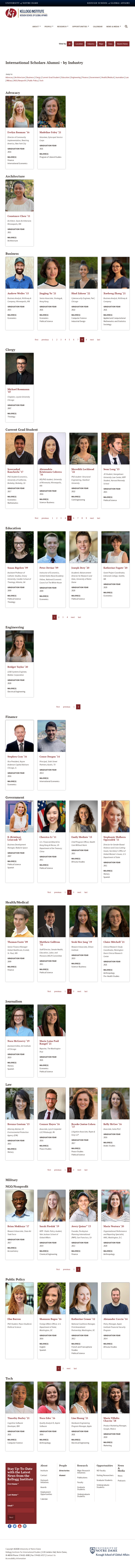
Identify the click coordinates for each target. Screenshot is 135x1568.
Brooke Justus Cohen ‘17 (83, 1125)
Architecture (20, 77)
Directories (64, 1470)
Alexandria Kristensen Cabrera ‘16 (51, 472)
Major (101, 44)
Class (110, 44)
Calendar (97, 26)
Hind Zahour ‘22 (80, 293)
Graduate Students (81, 1488)
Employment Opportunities (46, 1493)
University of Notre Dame (30, 1549)
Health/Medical (107, 77)
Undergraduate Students (83, 1495)
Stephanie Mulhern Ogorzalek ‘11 (114, 838)
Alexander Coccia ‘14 (115, 1319)
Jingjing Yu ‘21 (48, 293)
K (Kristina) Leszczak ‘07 (15, 838)
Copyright (10, 1549)
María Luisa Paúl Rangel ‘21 (49, 1042)
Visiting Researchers (105, 1475)
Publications (82, 1477)
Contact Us (51, 1555)
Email (11, 1505)
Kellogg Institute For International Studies (23, 1552)
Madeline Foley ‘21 (50, 132)
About (35, 26)
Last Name (13, 1494)
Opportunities (80, 26)
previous (45, 339)
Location (79, 44)
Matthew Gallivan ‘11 (50, 943)
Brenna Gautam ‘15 (19, 1124)
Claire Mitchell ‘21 (114, 941)
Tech (41, 80)
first (36, 339)
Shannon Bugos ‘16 (50, 1319)
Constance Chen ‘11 (19, 216)
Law (127, 77)
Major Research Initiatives (83, 1471)
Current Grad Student (51, 77)
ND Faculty (101, 1470)
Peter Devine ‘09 (49, 567)
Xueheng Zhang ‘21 (114, 293)
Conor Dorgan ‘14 (50, 756)
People (48, 26)
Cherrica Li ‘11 (48, 837)
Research (62, 26)
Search (126, 27)
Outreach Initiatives (44, 1481)
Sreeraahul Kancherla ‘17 (15, 470)
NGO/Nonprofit (20, 80)
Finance (85, 77)
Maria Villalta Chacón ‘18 (111, 1419)
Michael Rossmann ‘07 (18, 390)
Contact (43, 1475)
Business (30, 77)
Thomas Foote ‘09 (18, 941)
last (98, 339)
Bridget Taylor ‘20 (18, 666)
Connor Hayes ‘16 (50, 1124)
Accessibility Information (16, 1558)
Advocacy (9, 77)
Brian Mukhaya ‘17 (18, 1226)
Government (95, 77)
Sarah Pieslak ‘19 (49, 1226)
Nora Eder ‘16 (47, 1418)
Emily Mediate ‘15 (81, 837)
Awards (43, 1487)
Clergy (38, 77)
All (69, 44)
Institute (44, 1470)
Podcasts (122, 1480)
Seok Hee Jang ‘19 (81, 941)
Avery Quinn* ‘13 (81, 1226)
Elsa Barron (14, 1319)
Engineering (76, 77)
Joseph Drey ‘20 (80, 567)
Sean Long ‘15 (111, 469)
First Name (13, 1484)
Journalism (119, 77)
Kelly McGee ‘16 (112, 1124)
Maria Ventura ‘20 (113, 1226)
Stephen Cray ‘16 (17, 756)
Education (65, 77)
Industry (90, 44)
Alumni (62, 1475)
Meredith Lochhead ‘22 (82, 470)
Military (9, 80)
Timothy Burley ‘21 (19, 1418)
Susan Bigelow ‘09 (18, 567)
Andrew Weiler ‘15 (18, 293)
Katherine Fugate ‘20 (115, 567)
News (120, 1475)
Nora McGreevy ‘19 (18, 1041)
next (92, 339)
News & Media (113, 26)
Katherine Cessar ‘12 (83, 1319)
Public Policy (33, 80)
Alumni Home (122, 44)
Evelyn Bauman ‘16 (18, 132)
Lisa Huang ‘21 (79, 1418)
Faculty (80, 1482)
